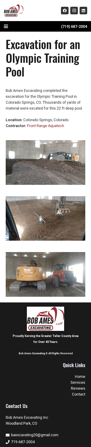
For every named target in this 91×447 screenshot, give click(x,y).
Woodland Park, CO (21, 423)
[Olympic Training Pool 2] (45, 218)
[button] (6, 26)
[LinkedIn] (83, 10)
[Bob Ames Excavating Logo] (13, 10)
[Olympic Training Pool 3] (45, 274)
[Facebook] (65, 10)
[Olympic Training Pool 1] (45, 162)
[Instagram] (74, 10)
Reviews (78, 388)
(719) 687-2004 (74, 26)
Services (77, 382)
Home (80, 376)
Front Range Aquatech (45, 125)
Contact (78, 394)
